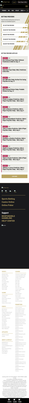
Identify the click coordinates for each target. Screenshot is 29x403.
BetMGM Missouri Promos (20, 342)
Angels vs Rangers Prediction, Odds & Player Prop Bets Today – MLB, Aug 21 (13, 149)
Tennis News (18, 296)
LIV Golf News (18, 278)
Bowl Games (4, 309)
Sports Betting (8, 199)
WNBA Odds (17, 290)
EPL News (17, 292)
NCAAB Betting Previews (9, 39)
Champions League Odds (20, 274)
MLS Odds (17, 281)
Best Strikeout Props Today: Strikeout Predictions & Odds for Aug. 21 (13, 60)
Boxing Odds (4, 277)
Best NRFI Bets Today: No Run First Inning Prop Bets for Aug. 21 (14, 80)
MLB (13, 10)
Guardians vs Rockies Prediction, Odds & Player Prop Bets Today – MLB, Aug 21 (14, 139)
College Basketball (6, 315)
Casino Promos (18, 307)
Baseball (5, 58)
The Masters (4, 321)
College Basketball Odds (20, 275)
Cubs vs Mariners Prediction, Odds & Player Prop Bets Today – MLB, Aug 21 (13, 109)
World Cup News (18, 301)
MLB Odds (17, 280)
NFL (9, 10)
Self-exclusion (5, 350)
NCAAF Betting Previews (9, 30)
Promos (4, 10)
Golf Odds (4, 280)
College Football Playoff (7, 312)
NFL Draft (4, 316)
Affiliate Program (5, 334)
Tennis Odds (4, 289)
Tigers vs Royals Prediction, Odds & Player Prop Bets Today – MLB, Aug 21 (14, 158)
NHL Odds (17, 286)
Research (4, 347)
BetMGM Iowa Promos (20, 322)
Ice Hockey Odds (5, 281)
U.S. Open (4, 322)
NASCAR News (18, 293)
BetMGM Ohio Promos (20, 354)
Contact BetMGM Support (7, 345)
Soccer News (18, 295)
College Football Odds (20, 277)
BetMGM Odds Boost (19, 313)
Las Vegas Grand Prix (6, 313)
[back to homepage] (4, 6)
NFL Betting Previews (8, 25)
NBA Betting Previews (8, 34)
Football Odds (5, 278)
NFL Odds (17, 284)
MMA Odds (4, 284)
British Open (4, 310)
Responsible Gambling (8, 217)
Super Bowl (4, 319)
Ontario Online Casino (6, 302)
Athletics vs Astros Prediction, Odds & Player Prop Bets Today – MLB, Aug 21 (13, 168)
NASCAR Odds (5, 286)
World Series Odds (5, 327)
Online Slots (4, 301)
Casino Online (8, 202)
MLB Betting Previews (8, 43)
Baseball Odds (5, 274)
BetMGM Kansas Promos (20, 323)
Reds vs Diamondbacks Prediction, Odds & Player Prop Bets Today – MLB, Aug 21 (14, 119)
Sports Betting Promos (20, 308)
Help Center (8, 221)
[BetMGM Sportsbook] (6, 2)
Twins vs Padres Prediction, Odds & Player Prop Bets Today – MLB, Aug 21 (14, 129)
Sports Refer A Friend (19, 310)
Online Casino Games (6, 298)
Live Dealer (4, 297)
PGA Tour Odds (18, 287)
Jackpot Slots (5, 295)
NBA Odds (17, 283)
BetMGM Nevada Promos (20, 344)
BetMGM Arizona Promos (20, 314)
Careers (3, 336)
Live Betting (4, 283)
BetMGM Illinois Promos (20, 319)
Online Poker (7, 205)
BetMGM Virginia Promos (20, 362)
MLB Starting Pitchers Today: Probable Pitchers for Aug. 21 (13, 90)
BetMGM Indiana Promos (20, 320)
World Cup (4, 325)
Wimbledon (4, 324)
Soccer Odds (4, 287)
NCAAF (17, 10)
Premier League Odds (19, 289)
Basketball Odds (5, 275)
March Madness (5, 328)
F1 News (17, 299)
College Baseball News (20, 298)
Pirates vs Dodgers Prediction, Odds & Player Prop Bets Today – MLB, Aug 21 (13, 100)
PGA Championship (6, 318)
